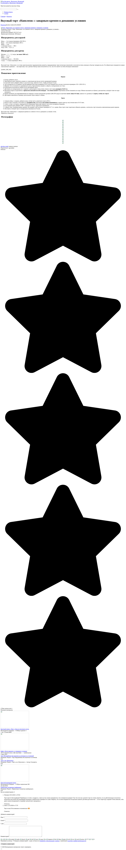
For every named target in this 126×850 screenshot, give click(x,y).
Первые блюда (8, 12)
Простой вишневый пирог (8, 782)
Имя (2, 817)
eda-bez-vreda (4, 146)
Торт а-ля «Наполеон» (7, 760)
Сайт (2, 823)
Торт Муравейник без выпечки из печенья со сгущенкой (17, 756)
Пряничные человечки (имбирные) (11, 787)
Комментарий (5, 836)
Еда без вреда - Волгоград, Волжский (12, 3)
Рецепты (3, 25)
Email (3, 820)
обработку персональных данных (49, 841)
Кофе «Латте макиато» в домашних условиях (14, 751)
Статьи (6, 13)
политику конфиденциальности (76, 841)
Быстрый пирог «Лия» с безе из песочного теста (15, 729)
